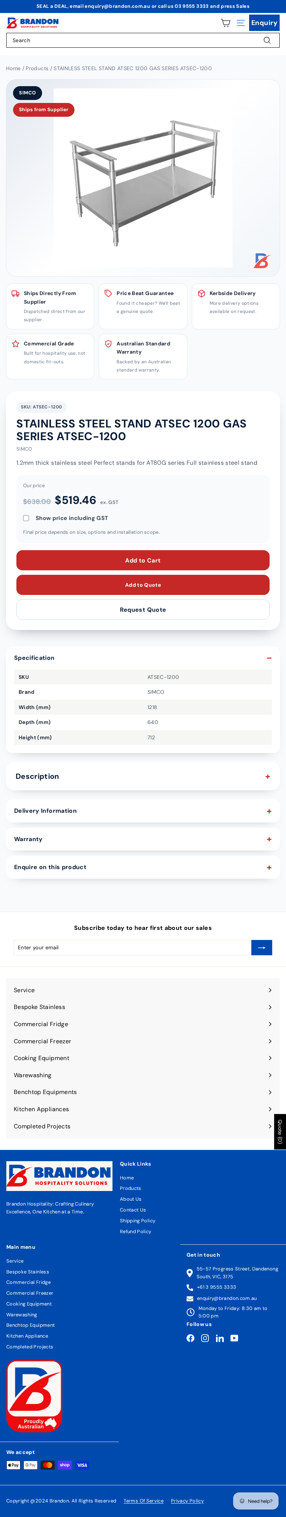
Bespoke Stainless (27, 1272)
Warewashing (21, 1314)
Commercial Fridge (28, 1282)
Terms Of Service (143, 1501)
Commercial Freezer (29, 1293)
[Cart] (225, 23)
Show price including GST (72, 518)
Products (131, 1188)
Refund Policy (136, 1231)
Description (37, 776)
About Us (131, 1199)
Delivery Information (45, 811)
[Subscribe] (261, 947)
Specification (34, 658)
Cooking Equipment (29, 1304)
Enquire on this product (50, 867)
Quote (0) (280, 1131)
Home (127, 1178)
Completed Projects (29, 1347)
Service (14, 1261)
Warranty (28, 839)
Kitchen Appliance (27, 1336)
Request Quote (143, 610)
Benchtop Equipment (30, 1325)
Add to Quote (143, 585)
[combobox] (143, 40)
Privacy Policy (187, 1501)
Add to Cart (143, 560)
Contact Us (133, 1210)
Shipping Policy (137, 1220)
